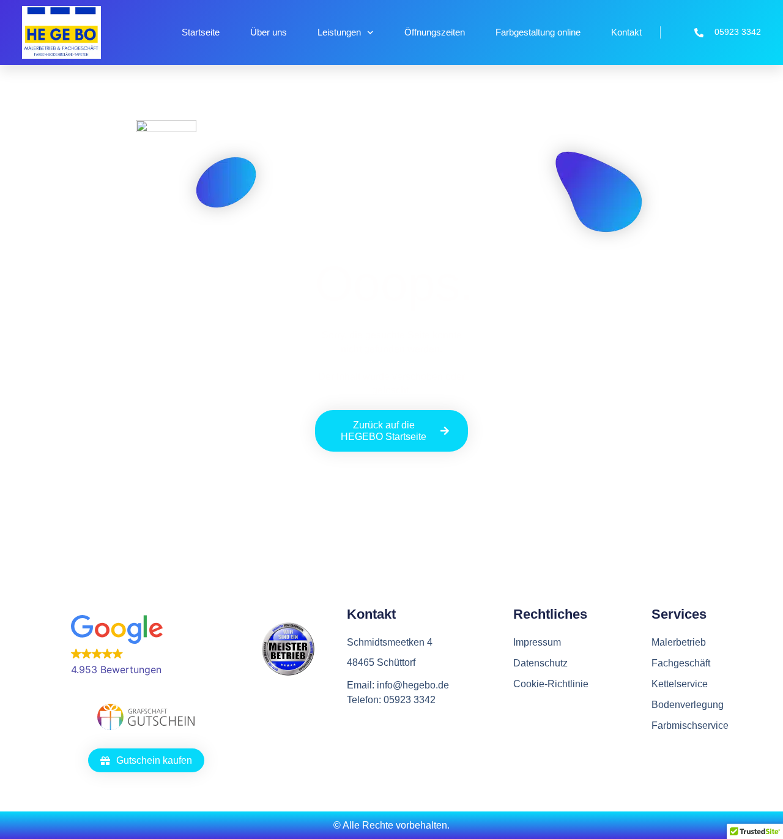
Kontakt (626, 32)
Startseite (201, 32)
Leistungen (339, 32)
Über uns (268, 32)
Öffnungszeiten (434, 32)
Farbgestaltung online (538, 32)
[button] (146, 646)
